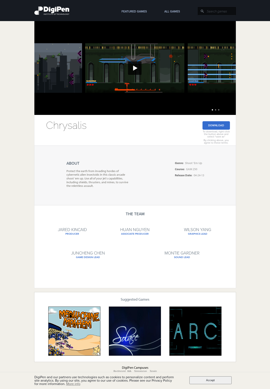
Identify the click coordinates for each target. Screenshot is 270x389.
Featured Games (134, 11)
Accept (210, 380)
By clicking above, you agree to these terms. (216, 141)
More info (73, 384)
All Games (172, 11)
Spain (153, 371)
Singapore (140, 371)
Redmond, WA (122, 371)
